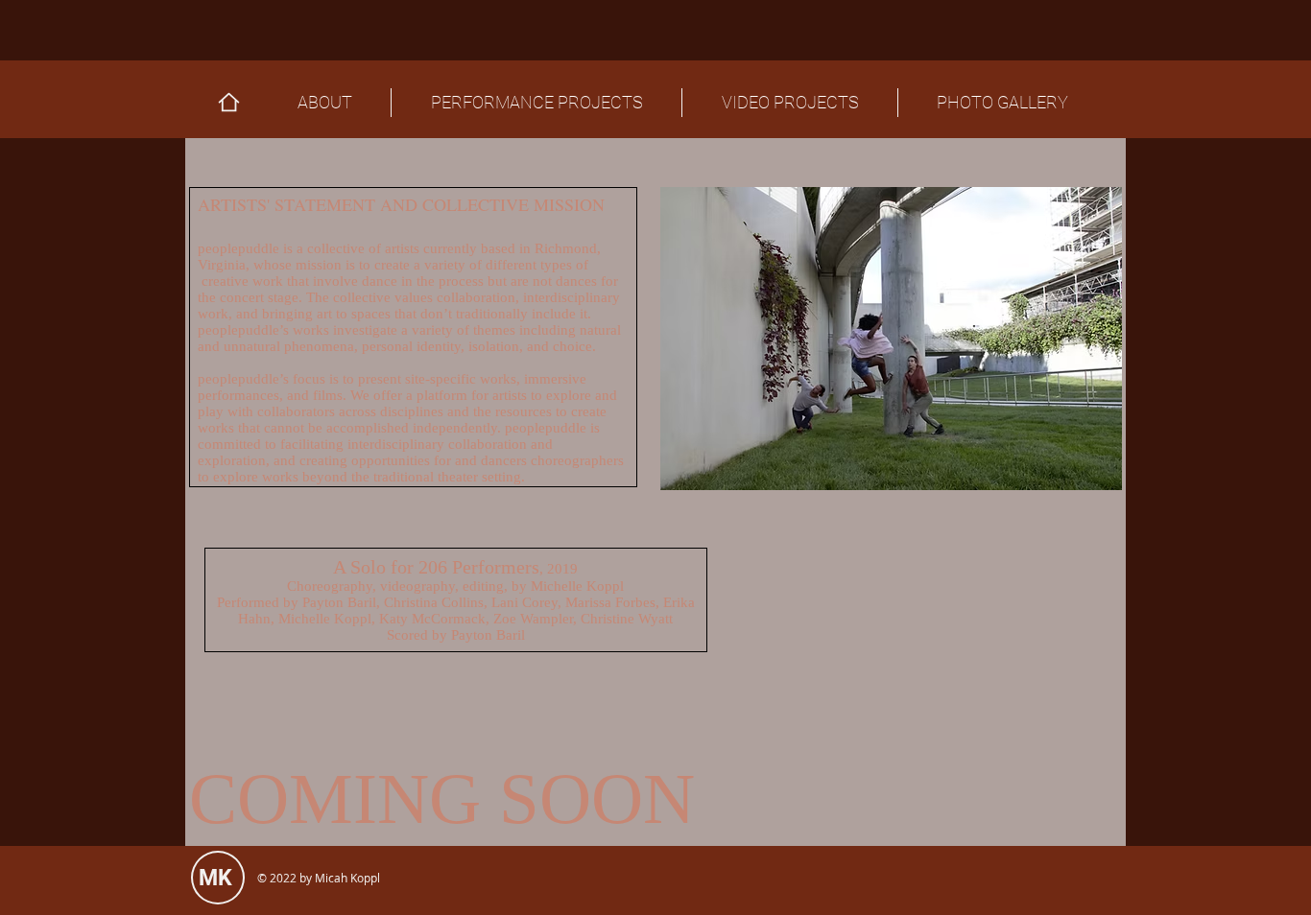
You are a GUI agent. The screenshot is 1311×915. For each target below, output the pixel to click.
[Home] (228, 102)
